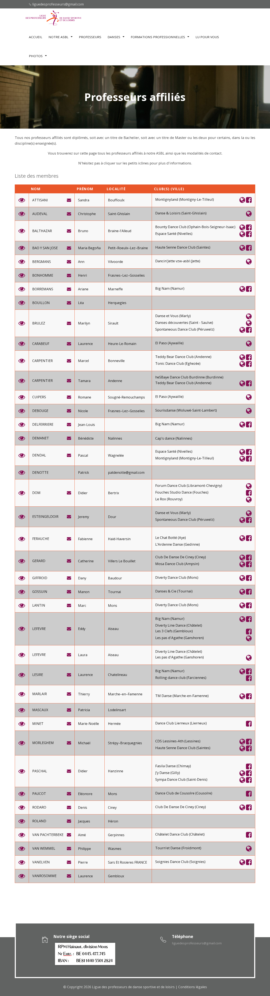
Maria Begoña (89, 248)
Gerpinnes (116, 835)
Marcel (83, 361)
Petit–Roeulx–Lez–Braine (128, 248)
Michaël (84, 743)
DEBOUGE (40, 411)
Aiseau (113, 629)
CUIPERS (39, 397)
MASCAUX (40, 710)
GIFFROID (39, 578)
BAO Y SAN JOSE (45, 248)
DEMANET (40, 438)
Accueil (35, 37)
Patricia (84, 710)
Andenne (115, 381)
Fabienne (85, 539)
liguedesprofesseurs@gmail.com (58, 4)
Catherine (86, 561)
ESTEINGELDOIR (45, 516)
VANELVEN (41, 862)
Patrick (83, 472)
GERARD (38, 561)
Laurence (85, 344)
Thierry (84, 694)
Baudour (115, 578)
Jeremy (83, 517)
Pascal (83, 455)
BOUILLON (41, 303)
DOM (36, 493)
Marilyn (84, 323)
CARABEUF (40, 344)
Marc (82, 605)
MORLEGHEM (43, 743)
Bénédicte (86, 438)
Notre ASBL (59, 37)
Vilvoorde (115, 262)
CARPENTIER (42, 361)
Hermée (114, 723)
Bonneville (116, 361)
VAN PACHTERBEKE (47, 835)
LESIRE (37, 675)
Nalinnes (115, 438)
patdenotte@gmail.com (126, 472)
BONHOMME (42, 275)
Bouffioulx (116, 200)
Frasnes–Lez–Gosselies (126, 275)
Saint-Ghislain (119, 214)
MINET (37, 723)
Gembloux (116, 876)
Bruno (83, 231)
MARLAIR (39, 694)
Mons (112, 605)
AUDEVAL (39, 214)
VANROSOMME (44, 876)
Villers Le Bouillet (121, 561)
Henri (82, 275)
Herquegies (117, 303)
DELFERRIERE (42, 424)
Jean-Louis (86, 425)
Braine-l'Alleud (119, 231)
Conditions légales (192, 987)
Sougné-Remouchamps (126, 397)
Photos (36, 56)
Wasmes (114, 849)
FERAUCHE (40, 539)
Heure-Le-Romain (122, 344)
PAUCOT (39, 793)
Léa (81, 303)
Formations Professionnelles (158, 37)
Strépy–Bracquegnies (125, 743)
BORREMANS (42, 289)
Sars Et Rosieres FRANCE (127, 862)
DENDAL (39, 455)
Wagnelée (116, 455)
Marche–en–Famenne (125, 694)
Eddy (81, 629)
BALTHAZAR (42, 231)
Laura (82, 655)
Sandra (83, 200)
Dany (82, 578)
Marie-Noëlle (88, 723)
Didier (83, 493)
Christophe (87, 214)
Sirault (113, 323)
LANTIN (38, 605)
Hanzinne (115, 771)
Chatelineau (117, 675)
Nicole (83, 411)
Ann (81, 262)
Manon (83, 592)
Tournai (114, 592)
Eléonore (85, 794)
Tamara (84, 381)
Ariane (83, 289)
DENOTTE (40, 472)
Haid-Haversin (119, 539)
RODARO (39, 807)
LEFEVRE (39, 629)
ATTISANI (40, 200)
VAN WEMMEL (43, 848)
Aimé (82, 835)
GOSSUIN (39, 592)
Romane (84, 397)
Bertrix (113, 493)
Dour (112, 517)
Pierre (83, 862)
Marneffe (115, 289)
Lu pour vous (207, 37)
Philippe (84, 849)
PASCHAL (39, 771)
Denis (82, 807)
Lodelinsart (117, 710)
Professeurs (90, 37)
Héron (113, 821)
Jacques (84, 821)
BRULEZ (38, 323)
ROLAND (39, 821)
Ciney (112, 807)
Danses (114, 37)
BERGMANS (41, 262)
